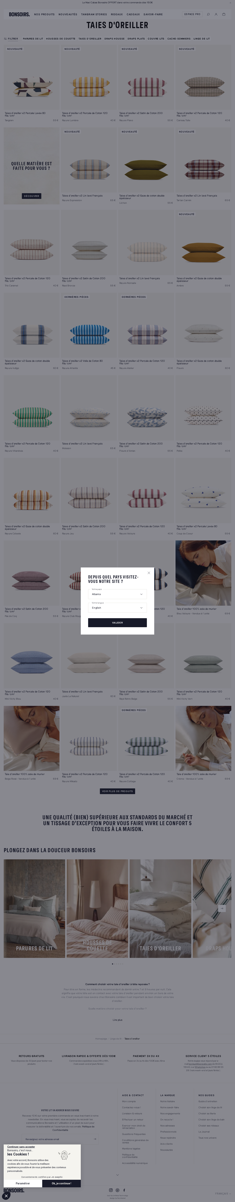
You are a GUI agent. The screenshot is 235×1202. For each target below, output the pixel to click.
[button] (6, 1195)
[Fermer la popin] (149, 572)
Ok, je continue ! (61, 1183)
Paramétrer (23, 1183)
